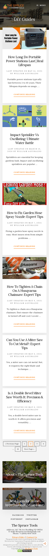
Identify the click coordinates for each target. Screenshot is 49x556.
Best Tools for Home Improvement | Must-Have (24, 503)
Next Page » (29, 450)
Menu (43, 5)
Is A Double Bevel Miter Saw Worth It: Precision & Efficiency (24, 397)
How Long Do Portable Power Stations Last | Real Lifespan (24, 61)
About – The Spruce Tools (24, 474)
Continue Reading (24, 95)
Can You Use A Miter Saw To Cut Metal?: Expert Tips (24, 344)
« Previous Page (12, 444)
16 (19, 449)
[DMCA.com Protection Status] (24, 552)
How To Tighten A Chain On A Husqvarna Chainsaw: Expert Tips (24, 291)
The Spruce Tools (31, 549)
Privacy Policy (18, 537)
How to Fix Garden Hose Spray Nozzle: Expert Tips (24, 215)
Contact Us (32, 537)
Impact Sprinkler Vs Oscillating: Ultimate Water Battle (24, 139)
